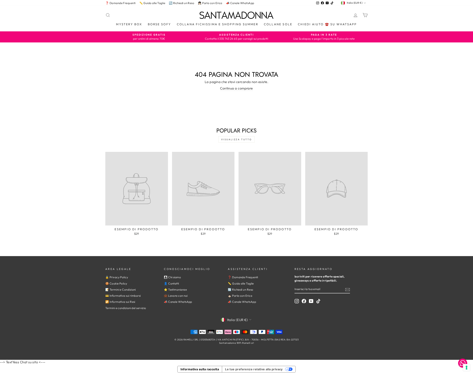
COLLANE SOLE (278, 24)
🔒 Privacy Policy (116, 277)
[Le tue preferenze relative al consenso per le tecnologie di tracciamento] (466, 367)
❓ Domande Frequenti (120, 3)
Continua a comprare (236, 88)
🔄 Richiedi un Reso (181, 3)
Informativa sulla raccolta (200, 369)
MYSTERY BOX (129, 24)
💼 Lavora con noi (176, 295)
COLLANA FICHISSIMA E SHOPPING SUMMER (217, 24)
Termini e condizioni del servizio (125, 308)
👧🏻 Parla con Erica (210, 3)
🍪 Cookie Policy (116, 283)
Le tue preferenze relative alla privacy (254, 369)
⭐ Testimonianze (175, 289)
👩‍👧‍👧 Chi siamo (172, 277)
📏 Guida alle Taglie (152, 3)
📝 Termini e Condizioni (120, 289)
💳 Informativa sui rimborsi (123, 295)
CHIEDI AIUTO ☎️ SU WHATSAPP (327, 24)
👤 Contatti (171, 283)
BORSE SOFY (159, 24)
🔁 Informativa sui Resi (120, 302)
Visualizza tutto (236, 139)
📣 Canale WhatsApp (240, 3)
